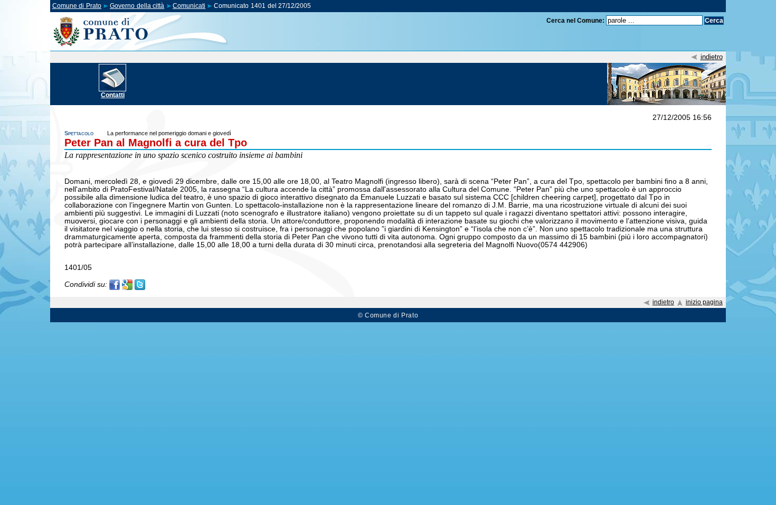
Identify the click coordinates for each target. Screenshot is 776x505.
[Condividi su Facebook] (114, 284)
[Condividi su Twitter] (140, 284)
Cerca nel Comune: (575, 20)
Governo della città (137, 6)
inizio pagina (704, 302)
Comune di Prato (76, 6)
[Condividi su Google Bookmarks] (127, 284)
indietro (712, 57)
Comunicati (189, 6)
